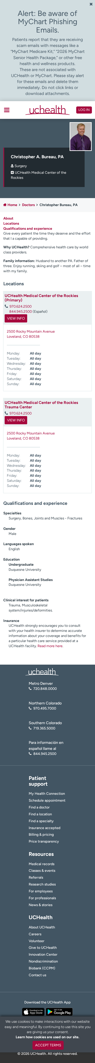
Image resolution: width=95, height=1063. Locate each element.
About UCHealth (42, 927)
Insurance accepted (44, 828)
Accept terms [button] (48, 1045)
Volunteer (36, 941)
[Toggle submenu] (7, 110)
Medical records (41, 864)
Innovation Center (43, 954)
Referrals (36, 877)
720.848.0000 (45, 689)
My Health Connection (47, 793)
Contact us (37, 975)
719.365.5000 (44, 728)
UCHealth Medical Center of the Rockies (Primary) (41, 298)
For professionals (42, 898)
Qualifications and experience (27, 228)
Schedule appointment (47, 800)
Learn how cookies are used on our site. (47, 1037)
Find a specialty (41, 821)
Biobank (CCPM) (42, 968)
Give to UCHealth (43, 947)
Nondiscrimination (43, 961)
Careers (35, 934)
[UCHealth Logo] (42, 671)
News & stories (40, 905)
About (8, 218)
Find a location (40, 814)
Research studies (42, 884)
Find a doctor (39, 807)
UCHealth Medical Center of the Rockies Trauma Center (41, 404)
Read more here (50, 646)
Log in (84, 110)
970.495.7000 (44, 708)
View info (16, 318)
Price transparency (44, 841)
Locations (11, 223)
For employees (41, 891)
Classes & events (42, 870)
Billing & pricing (41, 834)
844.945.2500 (20, 311)
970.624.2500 (21, 306)
